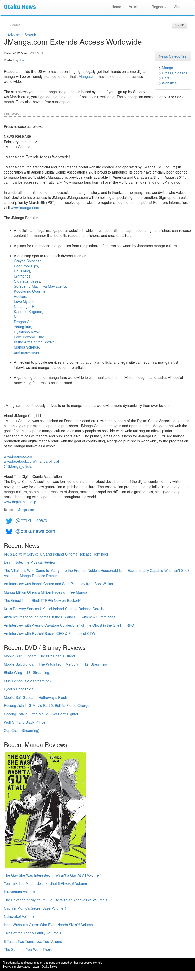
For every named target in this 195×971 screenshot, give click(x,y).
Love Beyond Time (29, 336)
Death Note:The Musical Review (29, 562)
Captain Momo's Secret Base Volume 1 (35, 908)
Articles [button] (135, 6)
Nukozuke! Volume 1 (20, 916)
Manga (167, 67)
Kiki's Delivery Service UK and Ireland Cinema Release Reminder (56, 554)
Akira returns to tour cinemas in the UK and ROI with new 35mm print (59, 616)
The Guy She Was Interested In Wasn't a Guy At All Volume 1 (53, 875)
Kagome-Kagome (28, 311)
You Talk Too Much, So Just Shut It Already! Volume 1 (47, 883)
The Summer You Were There (28, 949)
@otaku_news (31, 520)
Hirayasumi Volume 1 (21, 891)
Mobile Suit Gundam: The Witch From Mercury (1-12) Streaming (55, 664)
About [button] (179, 6)
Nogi (17, 316)
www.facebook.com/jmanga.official (31, 461)
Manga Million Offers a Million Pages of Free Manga (45, 592)
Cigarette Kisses (27, 281)
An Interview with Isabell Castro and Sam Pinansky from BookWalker (58, 583)
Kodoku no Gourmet (30, 291)
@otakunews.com (35, 530)
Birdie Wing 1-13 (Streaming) (27, 672)
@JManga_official (18, 466)
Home (116, 6)
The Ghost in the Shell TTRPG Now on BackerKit (43, 600)
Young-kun (22, 326)
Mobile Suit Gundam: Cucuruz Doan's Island (39, 655)
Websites (169, 82)
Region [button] (158, 6)
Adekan (20, 296)
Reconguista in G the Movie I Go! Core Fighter (41, 713)
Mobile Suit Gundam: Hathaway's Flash (35, 697)
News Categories (172, 56)
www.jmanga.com (25, 207)
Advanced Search (22, 34)
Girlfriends (22, 276)
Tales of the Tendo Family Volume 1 (32, 932)
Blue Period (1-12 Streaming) (27, 680)
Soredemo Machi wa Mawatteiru (40, 286)
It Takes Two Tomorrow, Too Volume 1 (34, 941)
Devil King (22, 270)
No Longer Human (29, 306)
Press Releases (174, 72)
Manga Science (26, 347)
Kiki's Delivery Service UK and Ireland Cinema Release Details (54, 608)
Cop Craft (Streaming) (21, 730)
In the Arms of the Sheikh (34, 341)
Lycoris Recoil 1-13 (19, 688)
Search (180, 24)
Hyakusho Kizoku (28, 331)
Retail (166, 77)
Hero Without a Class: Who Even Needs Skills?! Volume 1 (50, 924)
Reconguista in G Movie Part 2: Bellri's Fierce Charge (46, 705)
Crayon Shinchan (28, 260)
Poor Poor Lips (26, 265)
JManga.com (87, 76)
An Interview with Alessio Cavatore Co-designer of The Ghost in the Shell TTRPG (69, 625)
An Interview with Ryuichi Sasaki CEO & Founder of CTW (49, 633)
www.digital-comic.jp (20, 501)
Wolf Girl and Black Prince (24, 722)
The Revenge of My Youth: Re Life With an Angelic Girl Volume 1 (56, 900)
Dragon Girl (23, 321)
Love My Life (24, 301)
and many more (26, 352)
